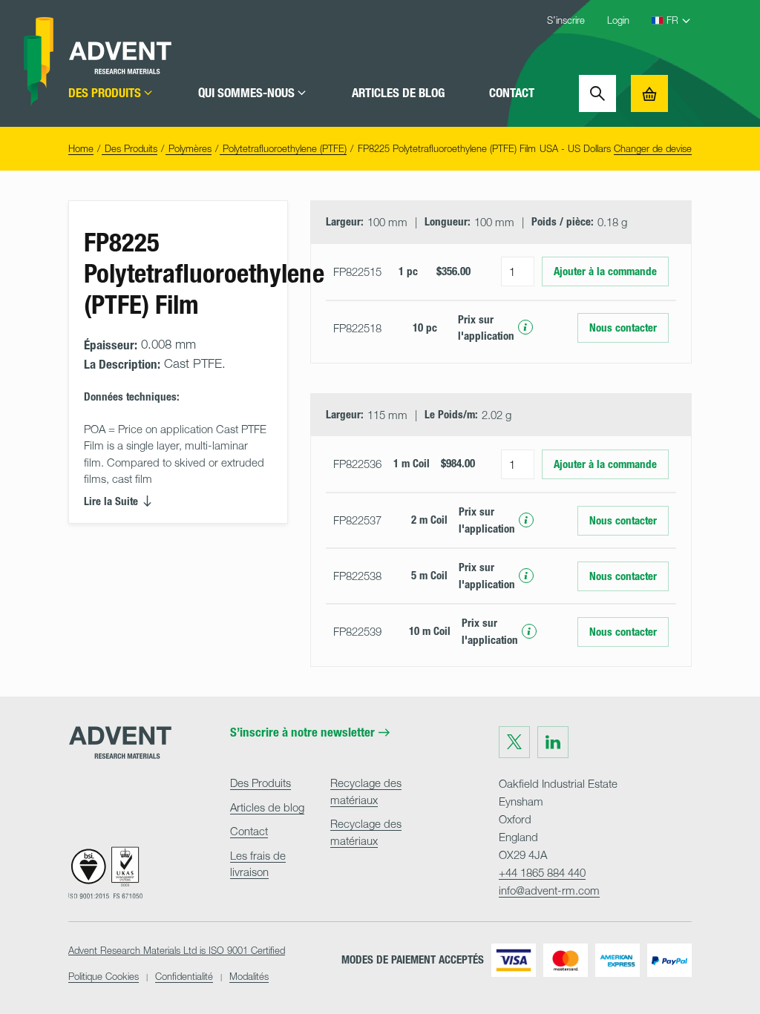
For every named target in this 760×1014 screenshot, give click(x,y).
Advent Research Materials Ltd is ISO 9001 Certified (176, 950)
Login (618, 20)
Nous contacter (623, 328)
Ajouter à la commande (605, 271)
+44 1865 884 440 (542, 872)
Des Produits (104, 93)
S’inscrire (566, 20)
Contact (511, 93)
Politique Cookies (103, 976)
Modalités (249, 976)
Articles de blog (398, 93)
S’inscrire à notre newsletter (302, 732)
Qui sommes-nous (246, 93)
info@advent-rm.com (549, 890)
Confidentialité (184, 976)
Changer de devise (653, 148)
